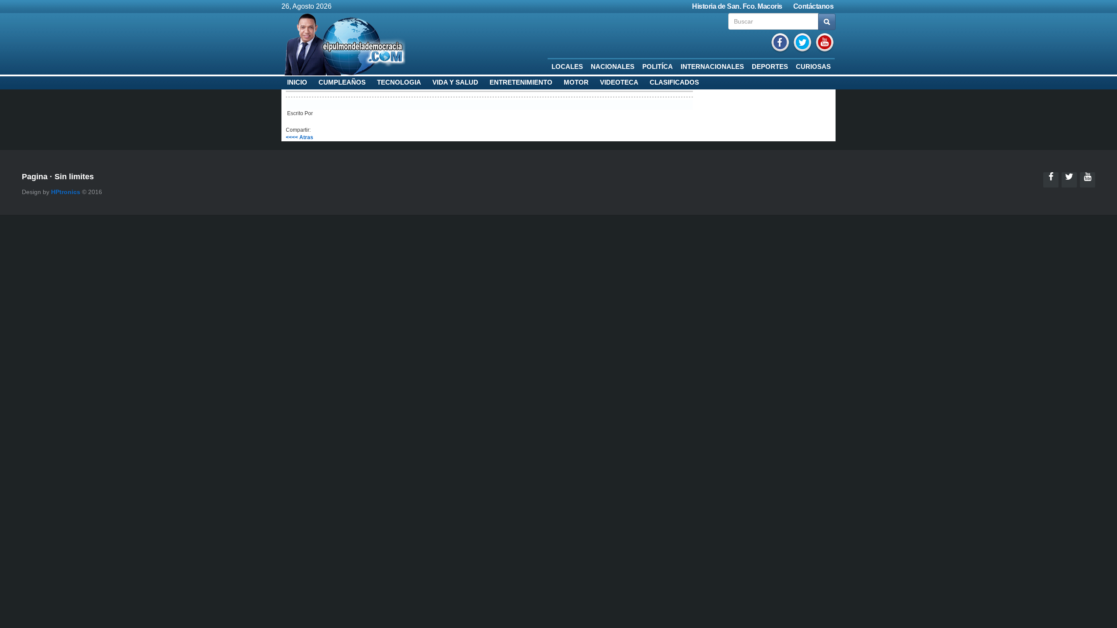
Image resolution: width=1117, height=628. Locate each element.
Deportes (770, 66)
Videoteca (619, 82)
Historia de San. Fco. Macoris (737, 6)
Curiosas (813, 66)
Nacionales (612, 66)
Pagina (35, 176)
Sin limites (74, 176)
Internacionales (712, 66)
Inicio (297, 82)
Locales (567, 66)
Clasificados (674, 82)
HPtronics (65, 191)
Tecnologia (399, 82)
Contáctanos (813, 6)
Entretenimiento (521, 82)
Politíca (657, 66)
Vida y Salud (455, 82)
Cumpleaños (342, 82)
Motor (576, 82)
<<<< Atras (299, 137)
